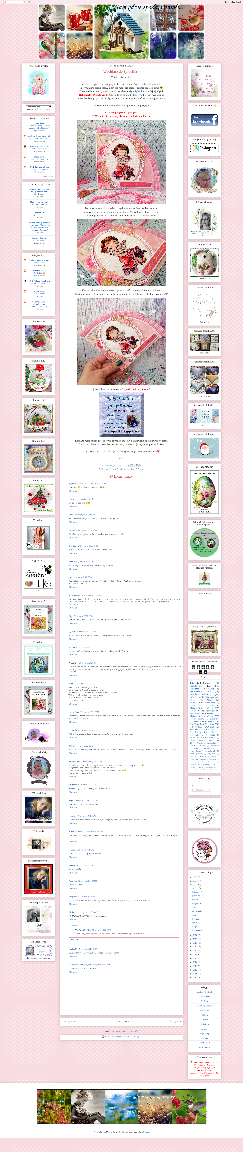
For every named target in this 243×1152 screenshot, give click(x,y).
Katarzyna (73, 881)
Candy (192, 705)
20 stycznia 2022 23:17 (89, 730)
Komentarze (198, 789)
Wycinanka (204, 1010)
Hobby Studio (204, 1042)
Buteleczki (204, 740)
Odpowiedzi (76, 925)
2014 (195, 962)
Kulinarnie (202, 767)
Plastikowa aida (198, 694)
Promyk (72, 647)
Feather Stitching (39, 237)
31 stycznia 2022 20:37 (101, 964)
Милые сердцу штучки (39, 222)
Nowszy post (68, 1022)
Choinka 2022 (213, 708)
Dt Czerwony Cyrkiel (208, 764)
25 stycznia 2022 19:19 (87, 881)
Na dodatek (204, 1024)
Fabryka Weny (39, 270)
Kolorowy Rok (200, 732)
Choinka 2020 (209, 702)
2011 (195, 973)
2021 (195, 935)
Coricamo (204, 1028)
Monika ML (73, 949)
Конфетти (39, 212)
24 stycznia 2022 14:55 (93, 832)
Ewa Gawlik (73, 546)
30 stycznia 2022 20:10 (101, 930)
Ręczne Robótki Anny (39, 146)
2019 (195, 943)
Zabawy (141, 469)
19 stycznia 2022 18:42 (84, 499)
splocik (71, 684)
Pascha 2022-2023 (197, 737)
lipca (194, 907)
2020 (195, 939)
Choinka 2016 (213, 721)
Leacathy (72, 816)
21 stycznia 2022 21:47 (97, 761)
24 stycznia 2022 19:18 (85, 865)
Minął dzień (39, 156)
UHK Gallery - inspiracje (39, 281)
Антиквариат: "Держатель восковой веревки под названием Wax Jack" (39, 227)
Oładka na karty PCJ (39, 283)
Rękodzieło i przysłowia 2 (206, 743)
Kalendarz (202, 759)
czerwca (195, 911)
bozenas (72, 865)
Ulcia (71, 577)
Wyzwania (194, 729)
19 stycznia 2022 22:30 (82, 577)
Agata (71, 746)
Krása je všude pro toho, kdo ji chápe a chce (39, 190)
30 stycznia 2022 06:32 (88, 912)
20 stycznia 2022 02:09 (83, 616)
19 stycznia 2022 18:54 (87, 530)
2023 (195, 881)
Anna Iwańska (75, 595)
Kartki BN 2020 (211, 729)
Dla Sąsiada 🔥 (39, 273)
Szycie (216, 694)
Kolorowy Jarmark (204, 1005)
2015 (195, 958)
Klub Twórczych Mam (39, 167)
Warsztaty (193, 762)
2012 (195, 969)
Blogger (146, 1132)
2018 (195, 946)
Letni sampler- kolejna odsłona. (39, 138)
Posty (195, 785)
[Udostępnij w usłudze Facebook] (137, 465)
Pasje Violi (73, 515)
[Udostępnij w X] (134, 465)
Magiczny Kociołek (204, 992)
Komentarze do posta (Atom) (126, 1031)
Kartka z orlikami (39, 262)
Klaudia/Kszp (39, 291)
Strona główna (121, 1022)
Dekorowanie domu (200, 691)
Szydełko (208, 751)
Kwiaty (197, 710)
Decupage (193, 764)
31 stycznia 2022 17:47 (88, 949)
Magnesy (208, 710)
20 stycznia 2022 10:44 (88, 663)
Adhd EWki (73, 912)
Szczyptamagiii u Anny (78, 761)
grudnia (195, 888)
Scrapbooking (196, 685)
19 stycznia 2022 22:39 (91, 595)
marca (195, 922)
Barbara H (73, 530)
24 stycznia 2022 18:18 (84, 850)
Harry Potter (211, 753)
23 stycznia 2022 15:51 (86, 816)
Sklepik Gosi (197, 748)
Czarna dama (74, 730)
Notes (192, 756)
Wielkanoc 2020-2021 (204, 726)
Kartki (113, 469)
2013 (195, 966)
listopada (196, 892)
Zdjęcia (209, 700)
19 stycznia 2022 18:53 (87, 515)
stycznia (195, 930)
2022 (195, 884)
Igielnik (192, 767)
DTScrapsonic (201, 745)
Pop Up (215, 732)
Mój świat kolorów (76, 800)
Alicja (71, 616)
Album (192, 759)
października (197, 895)
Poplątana (73, 896)
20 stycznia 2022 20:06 (89, 712)
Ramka (212, 734)
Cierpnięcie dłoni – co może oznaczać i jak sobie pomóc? (39, 126)
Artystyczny (204, 1033)
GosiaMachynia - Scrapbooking (39, 302)
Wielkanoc (194, 702)
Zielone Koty (204, 996)
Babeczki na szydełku (39, 169)
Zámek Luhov (39, 194)
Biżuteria (212, 737)
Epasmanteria (204, 1047)
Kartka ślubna (39, 293)
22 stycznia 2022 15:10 (93, 800)
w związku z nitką (76, 832)
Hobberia (204, 1015)
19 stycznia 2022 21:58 (83, 561)
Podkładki (202, 756)
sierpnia (195, 903)
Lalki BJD (212, 767)
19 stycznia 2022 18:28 (96, 483)
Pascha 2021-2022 (196, 770)
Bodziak (213, 762)
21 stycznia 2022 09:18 (83, 746)
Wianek (207, 770)
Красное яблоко (39, 214)
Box (191, 745)
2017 (195, 950)
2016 (195, 954)
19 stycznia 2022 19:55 (88, 546)
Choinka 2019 (208, 705)
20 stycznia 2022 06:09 (86, 632)
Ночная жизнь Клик (39, 201)
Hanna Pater (74, 712)
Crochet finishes (39, 240)
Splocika (139, 91)
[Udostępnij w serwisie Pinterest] (140, 465)
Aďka (71, 561)
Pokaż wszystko (48, 176)
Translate (46, 109)
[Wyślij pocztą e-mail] (129, 465)
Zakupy (213, 756)
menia (71, 499)
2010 (195, 977)
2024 (195, 877)
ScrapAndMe (214, 745)
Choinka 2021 (196, 716)
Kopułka (213, 759)
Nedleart (204, 1019)
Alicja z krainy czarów (39, 159)
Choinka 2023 (213, 716)
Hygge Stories (195, 751)
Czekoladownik (210, 748)
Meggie (72, 850)
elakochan (73, 785)
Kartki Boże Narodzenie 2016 (206, 724)
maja (194, 915)
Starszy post (174, 1022)
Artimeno (204, 1038)
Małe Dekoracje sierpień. (39, 148)
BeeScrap (204, 1001)
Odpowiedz (73, 491)
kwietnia (196, 918)
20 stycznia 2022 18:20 (84, 684)
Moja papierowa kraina (39, 260)
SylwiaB (72, 632)
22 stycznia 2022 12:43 (87, 785)
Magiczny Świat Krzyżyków (80, 964)
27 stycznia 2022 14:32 (86, 896)
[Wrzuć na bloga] (131, 465)
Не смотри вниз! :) (39, 204)
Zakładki (203, 762)
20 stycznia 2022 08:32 (85, 647)
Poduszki (210, 713)
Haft (108, 469)
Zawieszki (199, 697)
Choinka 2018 (196, 708)
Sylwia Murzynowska (77, 483)
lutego (195, 926)
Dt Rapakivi (199, 718)
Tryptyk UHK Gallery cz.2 (39, 306)
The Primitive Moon (83, 930)
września (196, 899)
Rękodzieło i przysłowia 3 (127, 469)
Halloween (199, 734)
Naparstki (193, 740)
